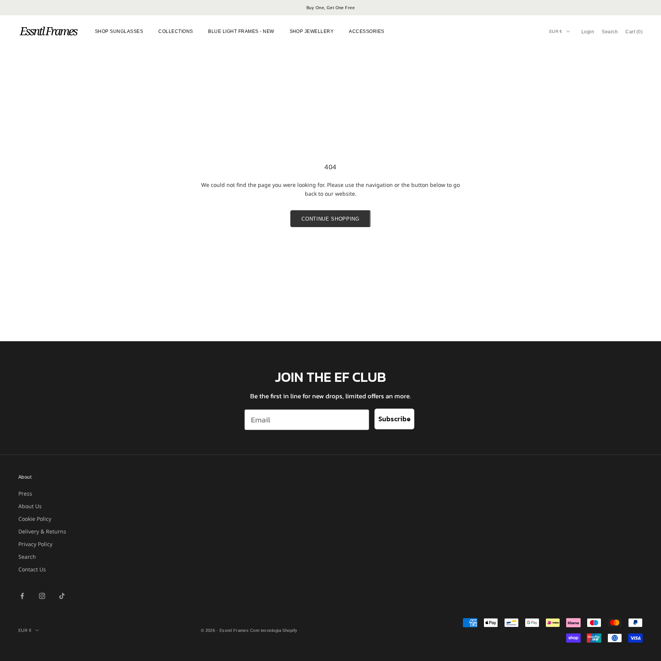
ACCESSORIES (366, 31)
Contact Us (32, 569)
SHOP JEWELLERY (312, 31)
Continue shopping (330, 219)
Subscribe (394, 419)
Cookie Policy (34, 518)
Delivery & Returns (42, 531)
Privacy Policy (35, 544)
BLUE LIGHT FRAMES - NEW (241, 31)
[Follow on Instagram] (42, 596)
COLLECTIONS (175, 31)
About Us (30, 506)
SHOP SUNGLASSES (119, 31)
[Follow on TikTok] (62, 596)
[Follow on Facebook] (22, 596)
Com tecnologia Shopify (274, 630)
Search (27, 556)
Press (25, 493)
